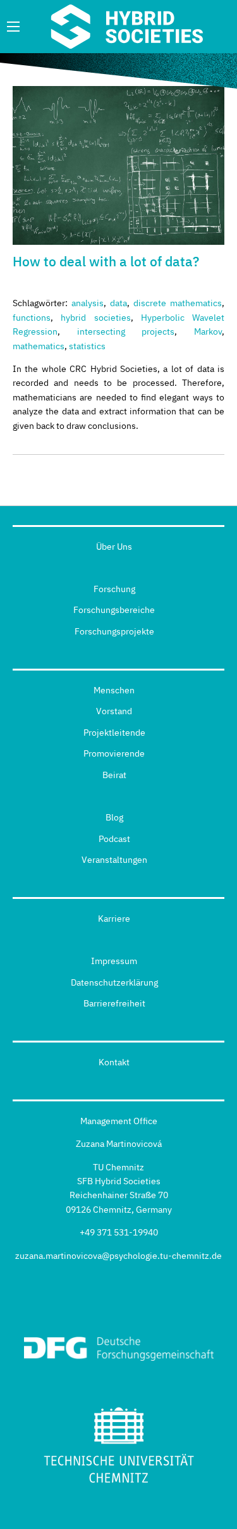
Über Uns (114, 546)
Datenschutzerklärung (114, 982)
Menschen (114, 690)
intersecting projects (126, 331)
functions (32, 317)
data (118, 303)
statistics (87, 346)
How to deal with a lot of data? (106, 261)
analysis (87, 303)
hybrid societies (95, 317)
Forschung (114, 589)
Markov (208, 331)
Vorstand (114, 711)
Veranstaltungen (114, 859)
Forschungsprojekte (114, 631)
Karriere (114, 918)
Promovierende (114, 753)
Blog (114, 817)
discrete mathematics (177, 303)
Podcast (114, 839)
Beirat (114, 775)
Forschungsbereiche (114, 610)
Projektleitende (114, 732)
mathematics (38, 346)
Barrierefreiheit (114, 1003)
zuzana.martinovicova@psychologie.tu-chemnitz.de (118, 1255)
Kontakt (114, 1062)
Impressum (114, 961)
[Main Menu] (13, 27)
